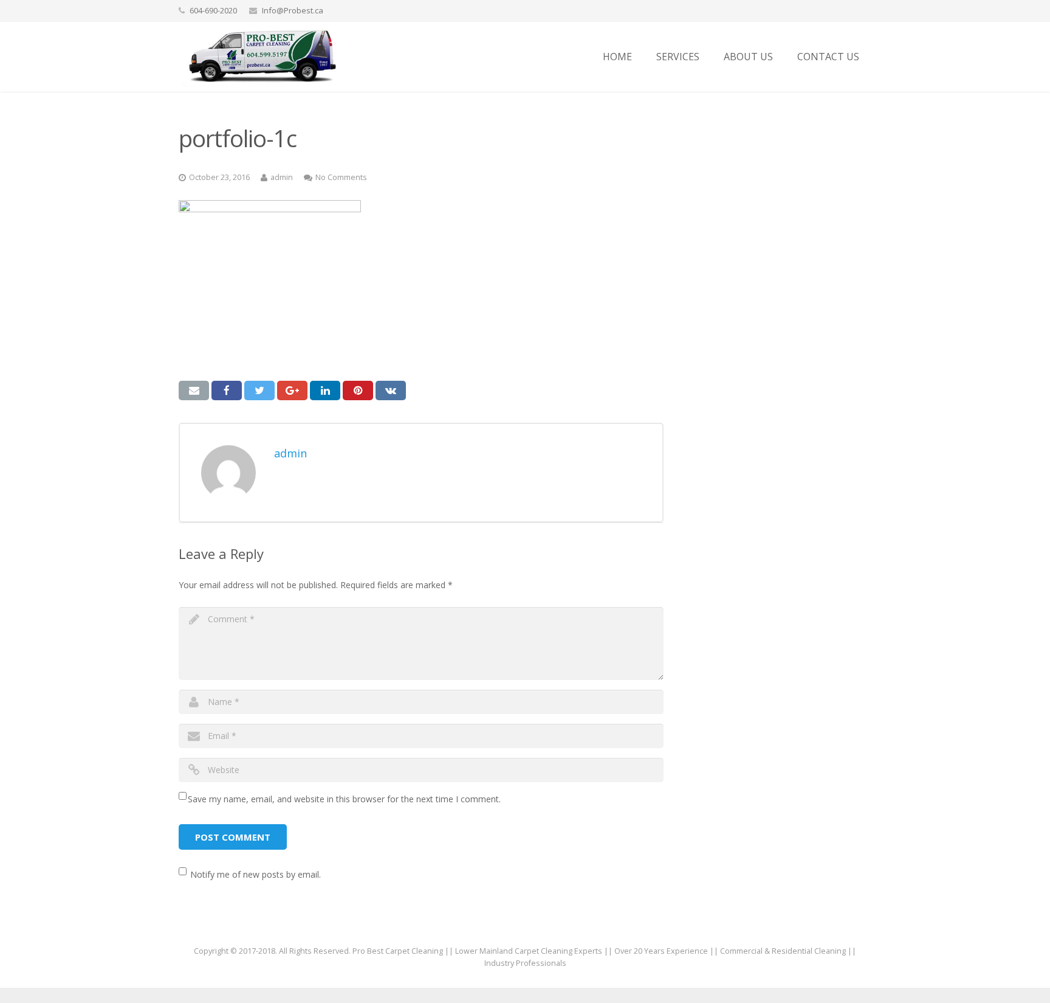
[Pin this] (358, 390)
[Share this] (226, 390)
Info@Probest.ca (292, 10)
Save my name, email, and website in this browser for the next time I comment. (344, 799)
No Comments (341, 177)
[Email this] (194, 390)
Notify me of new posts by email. (255, 874)
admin (281, 177)
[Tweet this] (259, 390)
